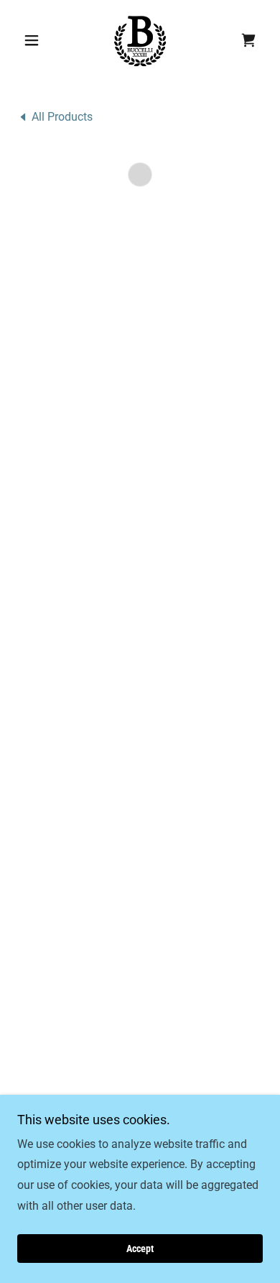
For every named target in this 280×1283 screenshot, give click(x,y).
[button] (35, 40)
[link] (140, 40)
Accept (140, 1248)
